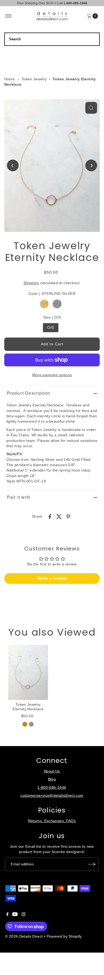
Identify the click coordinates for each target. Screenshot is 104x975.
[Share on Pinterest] (68, 517)
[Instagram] (23, 915)
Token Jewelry (34, 79)
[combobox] (52, 39)
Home (9, 79)
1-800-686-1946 (51, 788)
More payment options (52, 375)
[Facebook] (7, 915)
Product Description (28, 393)
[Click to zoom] (91, 108)
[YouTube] (15, 915)
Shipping (31, 283)
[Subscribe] (91, 864)
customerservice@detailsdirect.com (51, 796)
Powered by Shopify (64, 936)
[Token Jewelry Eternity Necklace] (28, 672)
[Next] (91, 165)
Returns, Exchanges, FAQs (52, 821)
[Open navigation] (8, 16)
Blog (52, 779)
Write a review (52, 578)
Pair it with (18, 497)
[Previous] (13, 165)
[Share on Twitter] (59, 517)
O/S (50, 328)
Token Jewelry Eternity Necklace (28, 707)
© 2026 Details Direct (24, 936)
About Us (52, 771)
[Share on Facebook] (50, 517)
